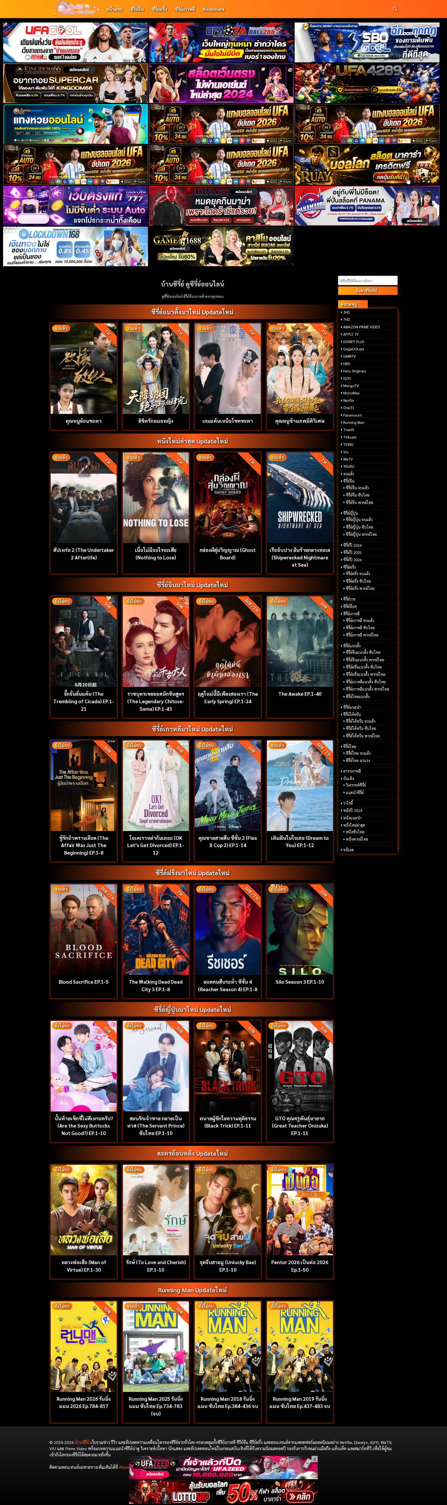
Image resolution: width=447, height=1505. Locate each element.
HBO (346, 363)
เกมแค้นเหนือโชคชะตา (228, 420)
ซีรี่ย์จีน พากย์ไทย (359, 502)
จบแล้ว (348, 473)
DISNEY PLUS (353, 341)
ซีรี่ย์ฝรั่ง (159, 9)
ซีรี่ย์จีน (137, 9)
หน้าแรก (114, 9)
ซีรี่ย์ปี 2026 (352, 559)
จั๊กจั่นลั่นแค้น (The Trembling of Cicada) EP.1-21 (83, 701)
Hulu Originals (354, 370)
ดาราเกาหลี (352, 771)
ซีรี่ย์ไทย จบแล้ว (358, 753)
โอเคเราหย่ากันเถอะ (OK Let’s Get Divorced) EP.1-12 (155, 845)
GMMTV (349, 356)
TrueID (348, 429)
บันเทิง (348, 778)
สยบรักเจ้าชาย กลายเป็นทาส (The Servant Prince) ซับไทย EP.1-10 (155, 1125)
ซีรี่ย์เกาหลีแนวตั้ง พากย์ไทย (367, 689)
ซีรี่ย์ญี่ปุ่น (350, 513)
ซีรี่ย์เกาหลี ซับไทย (360, 627)
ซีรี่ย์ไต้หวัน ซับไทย (361, 728)
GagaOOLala (353, 348)
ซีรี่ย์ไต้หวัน (352, 714)
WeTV (348, 459)
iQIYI (347, 378)
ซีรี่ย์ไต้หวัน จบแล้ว (360, 721)
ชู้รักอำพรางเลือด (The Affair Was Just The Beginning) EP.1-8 (83, 845)
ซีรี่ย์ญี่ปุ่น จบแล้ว (359, 519)
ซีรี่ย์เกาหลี (185, 9)
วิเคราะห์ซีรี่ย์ (356, 785)
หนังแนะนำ (352, 817)
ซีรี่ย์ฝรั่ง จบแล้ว (358, 573)
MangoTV (351, 385)
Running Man (353, 422)
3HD (346, 312)
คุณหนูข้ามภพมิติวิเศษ (299, 420)
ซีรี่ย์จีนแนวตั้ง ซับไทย (363, 652)
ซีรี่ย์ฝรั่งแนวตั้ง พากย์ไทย (365, 674)
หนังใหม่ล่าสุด (354, 825)
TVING (348, 444)
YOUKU (348, 466)
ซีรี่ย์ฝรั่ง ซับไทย (358, 581)
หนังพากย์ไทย (357, 839)
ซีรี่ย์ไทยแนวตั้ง (358, 696)
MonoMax (351, 392)
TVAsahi (349, 437)
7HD (346, 319)
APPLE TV (351, 334)
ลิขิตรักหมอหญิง (155, 420)
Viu (345, 451)
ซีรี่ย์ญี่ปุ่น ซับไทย (359, 527)
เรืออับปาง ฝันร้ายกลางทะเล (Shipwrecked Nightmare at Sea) (300, 557)
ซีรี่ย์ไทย (349, 746)
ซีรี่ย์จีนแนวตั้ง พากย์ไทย (365, 659)
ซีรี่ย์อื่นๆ (350, 606)
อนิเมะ (348, 849)
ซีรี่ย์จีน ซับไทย (358, 495)
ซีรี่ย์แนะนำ (352, 707)
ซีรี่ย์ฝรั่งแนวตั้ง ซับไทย (364, 667)
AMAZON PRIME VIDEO (361, 326)
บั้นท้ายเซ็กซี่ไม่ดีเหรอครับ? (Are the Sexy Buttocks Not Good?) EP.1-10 (84, 1125)
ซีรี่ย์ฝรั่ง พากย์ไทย (360, 588)
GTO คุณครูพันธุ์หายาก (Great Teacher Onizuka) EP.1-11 (300, 1125)
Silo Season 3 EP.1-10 (300, 981)
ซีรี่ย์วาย (349, 599)
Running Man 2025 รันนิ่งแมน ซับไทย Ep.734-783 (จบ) (156, 1406)
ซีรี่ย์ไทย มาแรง (358, 760)
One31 (348, 407)
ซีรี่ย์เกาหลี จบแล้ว (360, 620)
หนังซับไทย (355, 831)
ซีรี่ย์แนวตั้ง (352, 645)
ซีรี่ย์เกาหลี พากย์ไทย (362, 635)
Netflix (348, 400)
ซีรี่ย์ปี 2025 (352, 552)
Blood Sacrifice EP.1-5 (84, 981)
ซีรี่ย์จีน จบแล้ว (357, 487)
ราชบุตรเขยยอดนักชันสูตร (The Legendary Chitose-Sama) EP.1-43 (155, 701)
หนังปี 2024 (352, 810)
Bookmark (214, 9)
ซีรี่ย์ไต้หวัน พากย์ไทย (363, 735)
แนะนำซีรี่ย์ (355, 792)
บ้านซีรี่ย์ (82, 1442)
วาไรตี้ (348, 803)
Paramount (352, 415)
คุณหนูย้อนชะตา (84, 420)
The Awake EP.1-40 (300, 693)
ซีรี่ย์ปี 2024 (352, 545)
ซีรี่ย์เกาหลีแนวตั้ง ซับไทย (366, 681)
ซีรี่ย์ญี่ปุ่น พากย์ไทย (361, 534)
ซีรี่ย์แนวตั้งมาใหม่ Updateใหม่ (192, 312)
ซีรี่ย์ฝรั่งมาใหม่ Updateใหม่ (192, 873)
